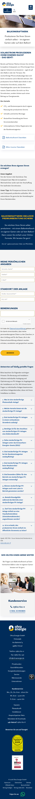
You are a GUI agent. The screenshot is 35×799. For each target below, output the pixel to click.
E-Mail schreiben (17, 611)
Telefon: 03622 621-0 (16, 651)
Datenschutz (18, 782)
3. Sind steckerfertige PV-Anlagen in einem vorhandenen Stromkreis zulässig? (15, 420)
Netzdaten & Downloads (17, 719)
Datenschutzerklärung (18, 328)
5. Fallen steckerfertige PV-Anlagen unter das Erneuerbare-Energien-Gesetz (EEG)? (14, 442)
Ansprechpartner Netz (17, 715)
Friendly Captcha (27, 323)
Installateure (16, 712)
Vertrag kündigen (7, 788)
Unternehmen (17, 681)
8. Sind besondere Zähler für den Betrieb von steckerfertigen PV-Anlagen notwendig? (14, 477)
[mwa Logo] (17, 762)
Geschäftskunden (16, 668)
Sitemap (28, 782)
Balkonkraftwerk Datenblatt (16, 138)
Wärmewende (17, 678)
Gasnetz (17, 705)
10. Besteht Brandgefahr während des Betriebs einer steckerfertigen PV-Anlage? (12, 500)
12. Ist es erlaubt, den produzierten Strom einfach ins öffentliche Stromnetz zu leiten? (14, 528)
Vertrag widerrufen (19, 788)
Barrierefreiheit (25, 785)
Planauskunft (16, 708)
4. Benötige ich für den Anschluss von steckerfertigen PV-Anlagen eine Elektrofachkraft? (14, 431)
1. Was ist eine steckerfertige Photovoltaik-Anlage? (13, 401)
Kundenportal (7, 11)
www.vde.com (4, 543)
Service (16, 674)
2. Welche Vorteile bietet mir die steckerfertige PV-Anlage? (14, 409)
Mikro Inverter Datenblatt (15, 147)
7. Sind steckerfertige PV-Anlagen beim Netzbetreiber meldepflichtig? (15, 465)
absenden (10, 353)
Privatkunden (16, 664)
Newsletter (29, 788)
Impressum (7, 782)
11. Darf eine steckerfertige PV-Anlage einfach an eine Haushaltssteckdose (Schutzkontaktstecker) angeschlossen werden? (14, 514)
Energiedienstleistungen (16, 671)
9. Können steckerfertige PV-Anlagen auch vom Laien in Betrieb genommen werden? (13, 488)
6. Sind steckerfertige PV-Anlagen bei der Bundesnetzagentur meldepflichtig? (15, 454)
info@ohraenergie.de (16, 658)
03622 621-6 (21, 722)
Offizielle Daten (9, 785)
